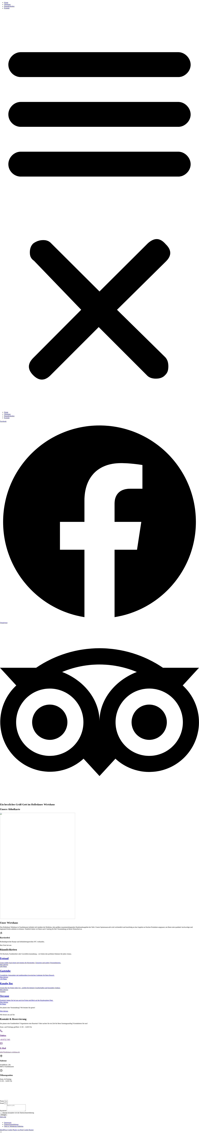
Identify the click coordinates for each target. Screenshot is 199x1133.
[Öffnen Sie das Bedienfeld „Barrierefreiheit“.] (1, 1132)
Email (2, 1103)
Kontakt (6, 8)
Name (2, 1101)
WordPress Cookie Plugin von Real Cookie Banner (17, 1130)
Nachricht (3, 1111)
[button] (99, 210)
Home (6, 2)
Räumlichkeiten (9, 6)
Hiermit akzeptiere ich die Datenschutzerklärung (18, 1113)
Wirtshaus (7, 4)
